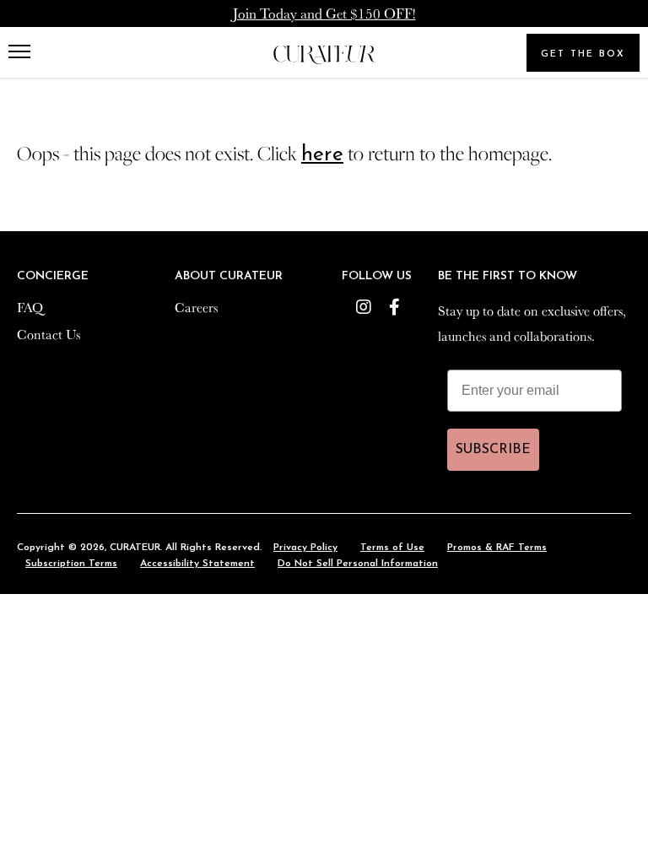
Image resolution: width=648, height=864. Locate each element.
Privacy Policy (305, 548)
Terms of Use (392, 548)
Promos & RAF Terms (497, 548)
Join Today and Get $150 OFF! (324, 13)
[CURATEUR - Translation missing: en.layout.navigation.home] (324, 55)
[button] (23, 52)
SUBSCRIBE (493, 449)
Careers (196, 307)
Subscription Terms (71, 564)
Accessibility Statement (197, 564)
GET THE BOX (583, 54)
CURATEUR (135, 548)
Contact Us (48, 334)
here (322, 154)
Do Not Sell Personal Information (358, 564)
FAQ (30, 307)
